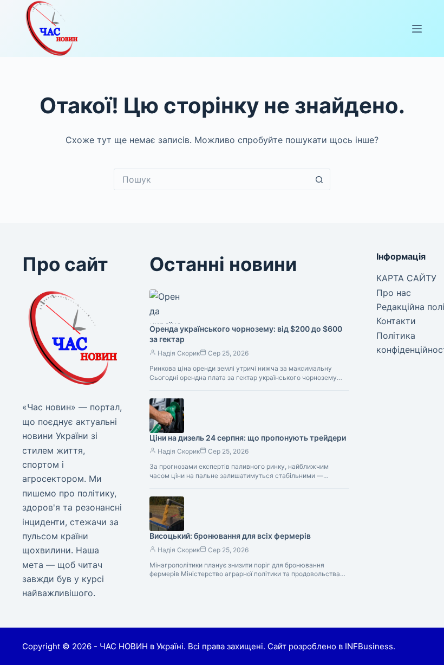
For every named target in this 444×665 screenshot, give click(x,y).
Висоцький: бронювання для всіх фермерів (230, 535)
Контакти (396, 320)
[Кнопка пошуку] (319, 179)
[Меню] (417, 29)
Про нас (393, 292)
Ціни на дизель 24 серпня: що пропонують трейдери (247, 437)
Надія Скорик (179, 353)
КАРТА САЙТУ (406, 278)
